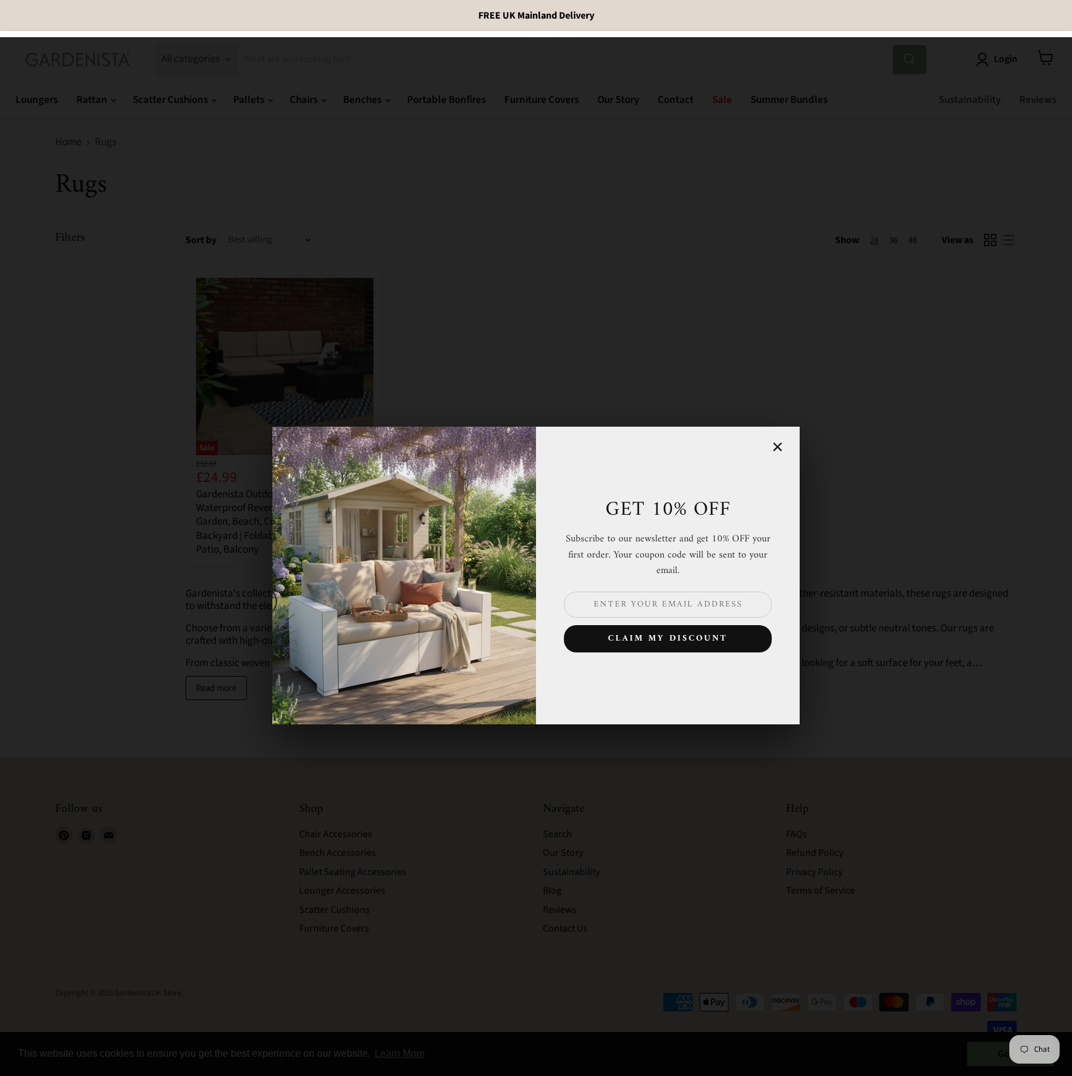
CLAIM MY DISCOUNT (668, 638)
